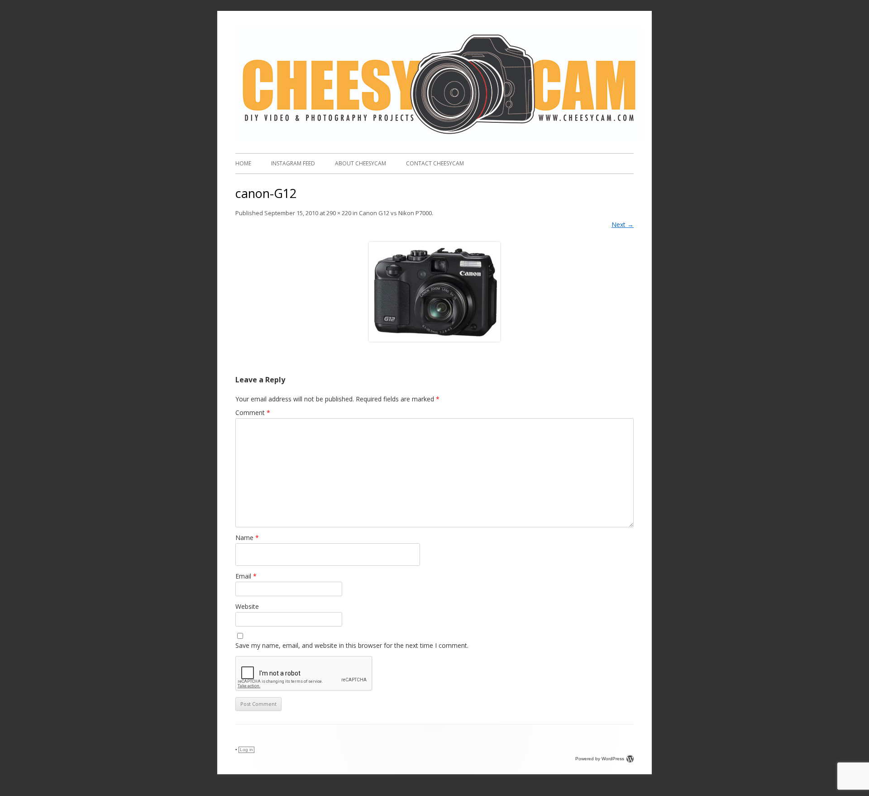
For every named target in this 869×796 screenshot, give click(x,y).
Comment (252, 412)
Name (247, 537)
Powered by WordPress (599, 758)
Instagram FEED (293, 163)
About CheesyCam (360, 163)
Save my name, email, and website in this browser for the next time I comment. (351, 645)
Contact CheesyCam (435, 163)
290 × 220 (338, 213)
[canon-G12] (434, 292)
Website (247, 606)
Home (243, 163)
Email (246, 576)
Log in (246, 749)
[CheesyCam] (439, 139)
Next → (622, 224)
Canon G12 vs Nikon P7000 (395, 213)
